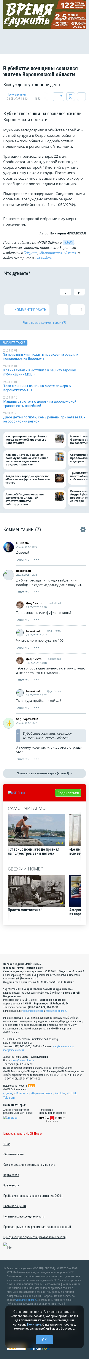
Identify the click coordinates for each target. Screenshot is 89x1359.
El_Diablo (22, 543)
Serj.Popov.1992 (27, 719)
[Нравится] (9, 287)
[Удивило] (51, 287)
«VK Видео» (43, 258)
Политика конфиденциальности (23, 1216)
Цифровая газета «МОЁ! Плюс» (22, 1133)
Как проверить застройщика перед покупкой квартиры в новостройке (26, 440)
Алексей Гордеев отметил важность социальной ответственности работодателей (24, 499)
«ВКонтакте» (50, 252)
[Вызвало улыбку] (23, 287)
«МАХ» (68, 242)
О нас (6, 1144)
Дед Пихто (33, 603)
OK (44, 1339)
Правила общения (14, 1206)
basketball (23, 571)
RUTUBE (72, 1093)
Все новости (11, 1185)
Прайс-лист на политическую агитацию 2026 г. (33, 1195)
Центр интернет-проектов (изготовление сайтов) (35, 1237)
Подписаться (68, 793)
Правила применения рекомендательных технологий (37, 1227)
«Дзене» (70, 252)
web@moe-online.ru (32, 1010)
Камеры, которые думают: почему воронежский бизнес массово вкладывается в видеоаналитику (26, 459)
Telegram (31, 252)
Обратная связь (13, 1154)
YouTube (60, 1093)
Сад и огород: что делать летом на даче (29, 1164)
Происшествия (16, 94)
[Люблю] (37, 287)
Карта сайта (11, 1175)
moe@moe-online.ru (56, 1010)
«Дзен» (7, 1093)
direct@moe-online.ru (22, 1060)
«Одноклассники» (42, 1093)
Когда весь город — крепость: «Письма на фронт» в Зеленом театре (28, 479)
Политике (34, 1324)
